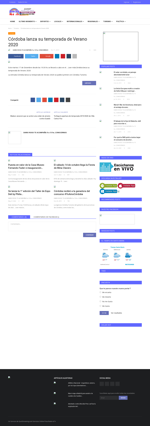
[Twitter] (38, 100)
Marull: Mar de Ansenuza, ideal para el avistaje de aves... (127, 106)
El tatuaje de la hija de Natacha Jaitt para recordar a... (127, 122)
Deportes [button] (44, 21)
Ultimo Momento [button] (27, 21)
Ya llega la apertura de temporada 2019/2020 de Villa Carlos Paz (74, 117)
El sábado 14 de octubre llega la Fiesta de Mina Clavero (74, 166)
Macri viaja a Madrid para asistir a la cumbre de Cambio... (80, 395)
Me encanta (106, 292)
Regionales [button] (93, 21)
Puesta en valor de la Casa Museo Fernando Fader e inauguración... (26, 166)
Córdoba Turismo (80, 75)
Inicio (10, 28)
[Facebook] (33, 100)
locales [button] (58, 21)
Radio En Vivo (22, 2)
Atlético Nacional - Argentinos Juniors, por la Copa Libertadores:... (81, 384)
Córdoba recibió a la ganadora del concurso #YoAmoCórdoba (72, 193)
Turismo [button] (107, 21)
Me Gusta (106, 306)
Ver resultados (116, 313)
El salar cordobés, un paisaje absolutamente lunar (125, 73)
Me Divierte (106, 297)
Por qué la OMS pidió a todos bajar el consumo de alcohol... (127, 138)
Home (12, 21)
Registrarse (137, 2)
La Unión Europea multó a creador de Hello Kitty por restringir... (127, 90)
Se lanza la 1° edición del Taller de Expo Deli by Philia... (29, 193)
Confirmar (90, 235)
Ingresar (126, 2)
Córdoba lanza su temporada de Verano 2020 (35, 75)
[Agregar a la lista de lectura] (74, 56)
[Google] (44, 100)
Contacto (12, 2)
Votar (104, 313)
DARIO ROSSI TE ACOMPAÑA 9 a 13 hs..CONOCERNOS (30, 50)
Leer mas (88, 83)
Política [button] (120, 21)
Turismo (16, 28)
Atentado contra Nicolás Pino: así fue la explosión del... (82, 405)
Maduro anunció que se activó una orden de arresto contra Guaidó (30, 117)
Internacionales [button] (75, 21)
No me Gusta (107, 301)
